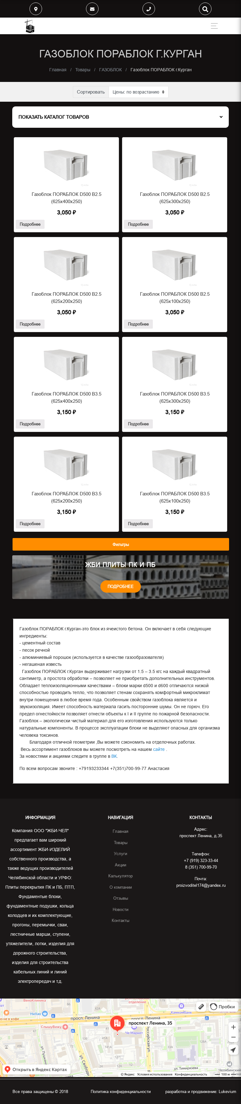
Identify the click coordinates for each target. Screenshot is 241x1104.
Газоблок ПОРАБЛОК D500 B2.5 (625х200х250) (66, 297)
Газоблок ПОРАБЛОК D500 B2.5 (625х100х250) (175, 297)
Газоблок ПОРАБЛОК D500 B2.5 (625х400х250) (66, 197)
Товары (120, 842)
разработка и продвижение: (200, 1091)
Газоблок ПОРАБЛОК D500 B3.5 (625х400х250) (66, 397)
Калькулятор (120, 875)
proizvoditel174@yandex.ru (201, 885)
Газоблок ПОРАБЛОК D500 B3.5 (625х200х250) (66, 497)
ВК (114, 756)
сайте (158, 749)
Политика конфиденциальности (121, 1091)
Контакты (120, 920)
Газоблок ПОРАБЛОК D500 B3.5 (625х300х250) (175, 397)
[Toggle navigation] (212, 26)
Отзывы (120, 898)
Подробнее (30, 224)
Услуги (120, 853)
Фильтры (121, 544)
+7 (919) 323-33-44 (201, 860)
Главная (120, 831)
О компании (121, 887)
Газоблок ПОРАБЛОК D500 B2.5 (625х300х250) (175, 197)
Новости (120, 909)
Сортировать (91, 91)
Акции (120, 864)
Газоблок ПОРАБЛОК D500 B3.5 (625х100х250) (175, 497)
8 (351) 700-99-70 (201, 867)
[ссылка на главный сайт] (30, 26)
